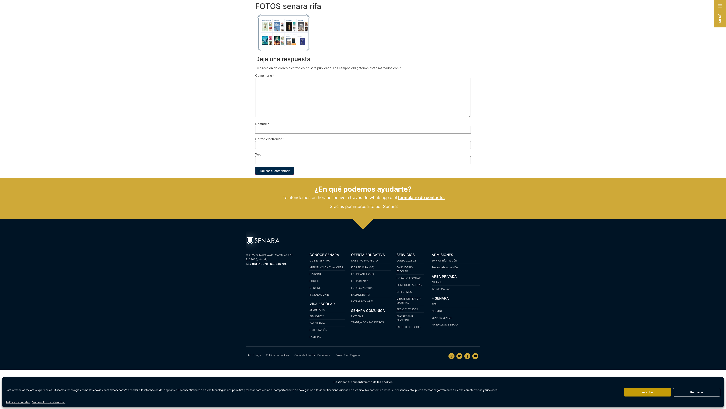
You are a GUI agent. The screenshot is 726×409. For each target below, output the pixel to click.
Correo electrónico (270, 138)
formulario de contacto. (421, 197)
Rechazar (696, 392)
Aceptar (647, 392)
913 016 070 (260, 263)
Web (258, 154)
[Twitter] (459, 356)
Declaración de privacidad (48, 402)
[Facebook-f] (467, 356)
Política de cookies (18, 402)
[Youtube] (475, 356)
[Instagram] (451, 356)
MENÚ (720, 18)
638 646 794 (278, 263)
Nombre (262, 123)
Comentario (265, 75)
